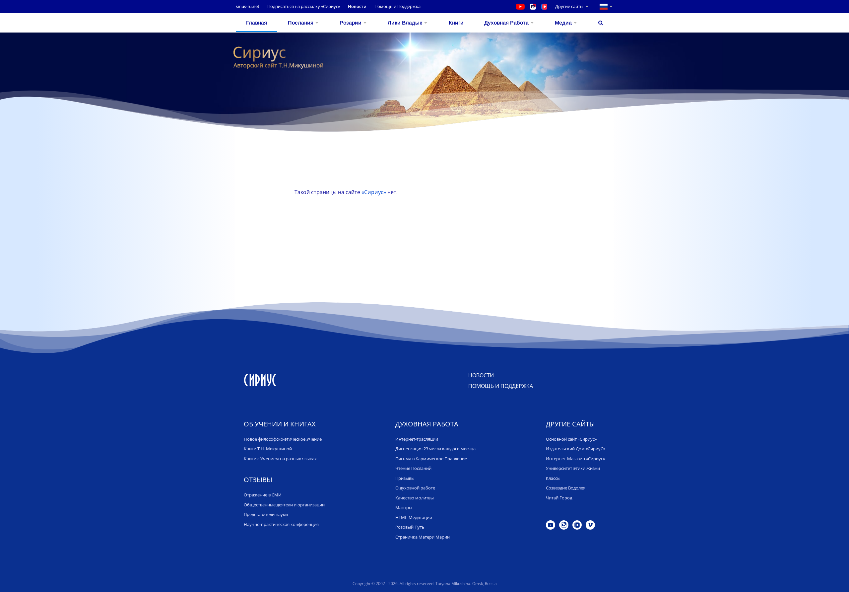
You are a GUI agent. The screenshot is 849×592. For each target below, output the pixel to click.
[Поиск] (600, 22)
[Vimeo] (590, 525)
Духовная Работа (506, 23)
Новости (357, 6)
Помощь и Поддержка (397, 6)
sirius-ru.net (247, 6)
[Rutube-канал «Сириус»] (533, 6)
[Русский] (601, 6)
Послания (300, 23)
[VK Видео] (577, 525)
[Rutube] (563, 525)
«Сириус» (373, 192)
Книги (456, 23)
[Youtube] (550, 525)
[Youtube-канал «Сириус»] (520, 6)
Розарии (350, 23)
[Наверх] (836, 579)
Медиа (563, 23)
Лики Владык (405, 23)
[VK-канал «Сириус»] (548, 6)
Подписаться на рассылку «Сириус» (303, 6)
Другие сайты (569, 6)
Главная (256, 23)
